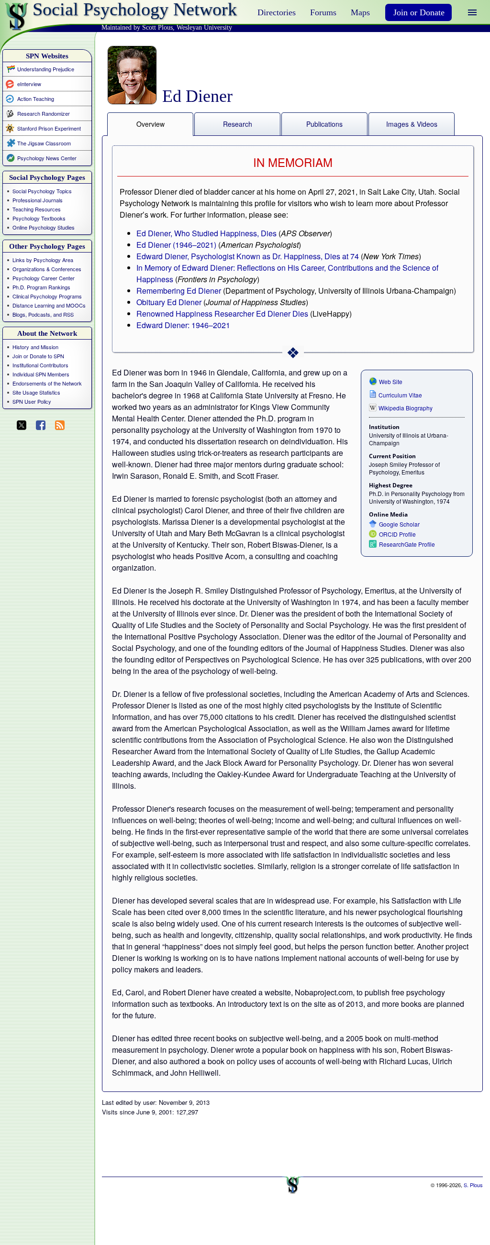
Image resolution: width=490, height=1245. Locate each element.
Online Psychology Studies (43, 227)
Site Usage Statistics (36, 392)
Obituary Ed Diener (168, 302)
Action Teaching (35, 98)
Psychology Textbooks (39, 218)
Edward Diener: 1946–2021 (183, 325)
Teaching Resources (36, 209)
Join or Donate (419, 12)
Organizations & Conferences (46, 269)
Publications (324, 124)
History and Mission (35, 347)
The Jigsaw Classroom (44, 143)
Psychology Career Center (43, 278)
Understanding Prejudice (45, 69)
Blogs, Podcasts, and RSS (43, 314)
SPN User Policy (31, 401)
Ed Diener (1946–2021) (176, 244)
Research (237, 124)
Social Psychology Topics (42, 191)
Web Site (390, 381)
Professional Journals (37, 200)
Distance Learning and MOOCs (49, 305)
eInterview (29, 83)
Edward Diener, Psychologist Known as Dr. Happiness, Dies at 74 (247, 256)
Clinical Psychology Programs (47, 296)
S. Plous (473, 1185)
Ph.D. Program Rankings (41, 287)
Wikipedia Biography (406, 408)
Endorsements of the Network (47, 383)
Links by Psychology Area (42, 260)
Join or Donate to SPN (38, 356)
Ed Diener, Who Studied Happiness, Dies (206, 233)
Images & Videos (411, 124)
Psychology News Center (47, 157)
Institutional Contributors (40, 365)
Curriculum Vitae (400, 395)
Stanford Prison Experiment (49, 128)
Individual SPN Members (40, 374)
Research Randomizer (43, 113)
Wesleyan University (204, 27)
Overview (150, 124)
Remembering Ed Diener (178, 290)
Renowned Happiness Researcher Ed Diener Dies (222, 313)
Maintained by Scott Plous (137, 27)
